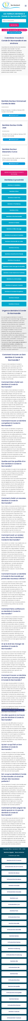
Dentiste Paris (14, 911)
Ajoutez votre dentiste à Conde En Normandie (14, 173)
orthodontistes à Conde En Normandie (13, 710)
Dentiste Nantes (14, 936)
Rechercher (14, 25)
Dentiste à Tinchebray (14, 204)
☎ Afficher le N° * (14, 115)
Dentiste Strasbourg (14, 948)
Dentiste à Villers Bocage (14, 229)
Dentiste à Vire (14, 210)
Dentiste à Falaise (14, 223)
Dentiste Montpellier (14, 986)
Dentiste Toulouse (14, 1011)
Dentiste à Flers (14, 191)
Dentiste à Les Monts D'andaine (14, 235)
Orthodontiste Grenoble (14, 892)
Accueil (5, 30)
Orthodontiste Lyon (14, 904)
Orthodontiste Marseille (14, 929)
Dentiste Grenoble (14, 885)
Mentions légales (9, 852)
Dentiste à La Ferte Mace (14, 279)
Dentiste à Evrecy (14, 248)
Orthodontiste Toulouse (14, 1018)
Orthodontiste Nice (14, 980)
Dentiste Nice (14, 974)
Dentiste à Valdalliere (14, 185)
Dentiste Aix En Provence (14, 860)
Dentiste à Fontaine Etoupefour (14, 291)
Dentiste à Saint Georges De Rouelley (14, 266)
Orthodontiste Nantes (14, 942)
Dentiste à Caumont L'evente (14, 285)
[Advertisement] (14, 88)
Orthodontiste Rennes (14, 1005)
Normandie (13, 30)
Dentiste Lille (14, 961)
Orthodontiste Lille (14, 967)
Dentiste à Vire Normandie (14, 216)
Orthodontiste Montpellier (14, 992)
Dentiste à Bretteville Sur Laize (14, 241)
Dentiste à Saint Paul (14, 197)
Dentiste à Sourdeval (14, 260)
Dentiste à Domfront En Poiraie (14, 254)
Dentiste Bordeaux (14, 873)
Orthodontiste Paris (14, 917)
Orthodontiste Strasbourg (14, 955)
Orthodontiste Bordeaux (14, 879)
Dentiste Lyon (14, 898)
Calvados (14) (22, 30)
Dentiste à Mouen (14, 298)
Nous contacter (19, 852)
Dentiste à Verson (14, 304)
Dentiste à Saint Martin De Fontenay (14, 273)
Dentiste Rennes (14, 999)
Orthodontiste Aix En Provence (14, 866)
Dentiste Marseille (14, 923)
